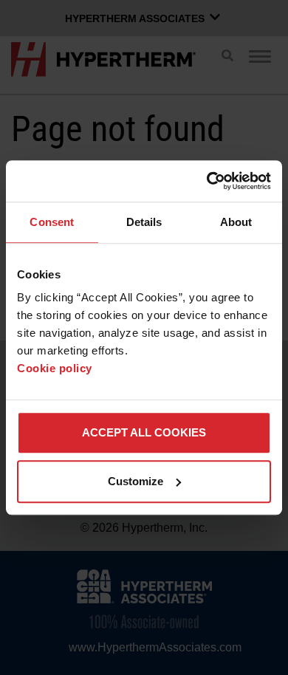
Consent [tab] (52, 222)
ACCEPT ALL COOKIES (144, 432)
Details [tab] (144, 222)
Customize (135, 481)
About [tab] (236, 222)
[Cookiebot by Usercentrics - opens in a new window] (207, 181)
